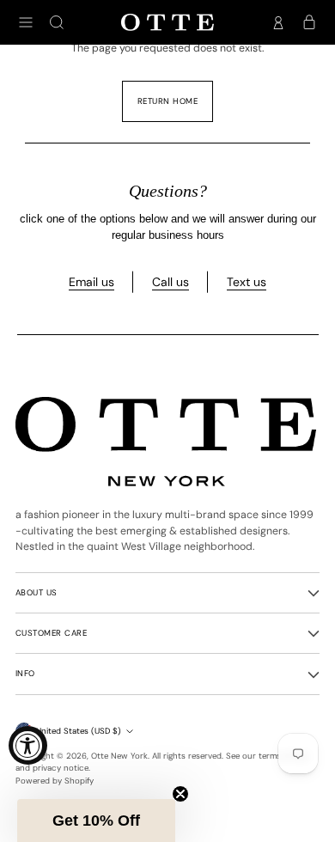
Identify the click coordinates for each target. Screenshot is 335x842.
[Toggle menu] (25, 22)
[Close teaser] (180, 793)
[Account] (278, 22)
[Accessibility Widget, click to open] (28, 745)
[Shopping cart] (309, 22)
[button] (96, 820)
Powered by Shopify (54, 780)
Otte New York (119, 755)
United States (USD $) (78, 730)
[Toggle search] (56, 22)
